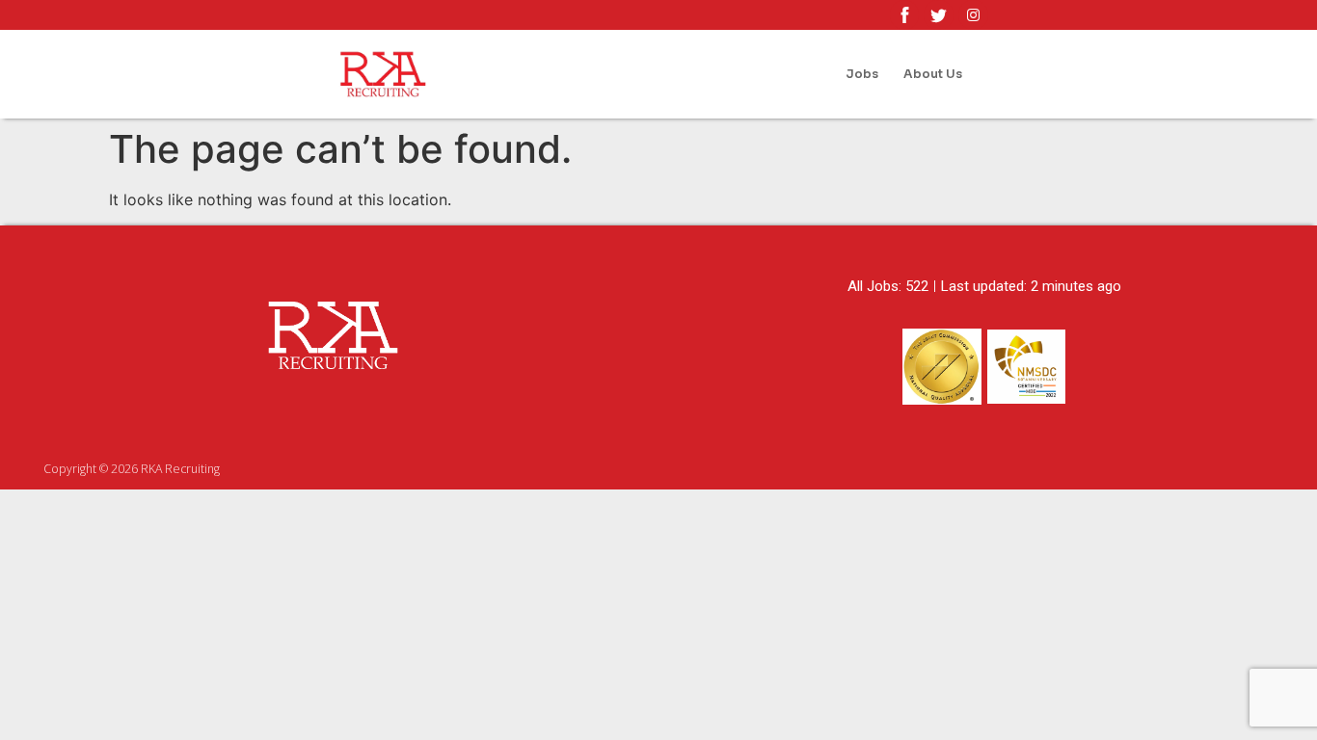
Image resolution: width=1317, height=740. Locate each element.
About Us (932, 74)
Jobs (862, 74)
